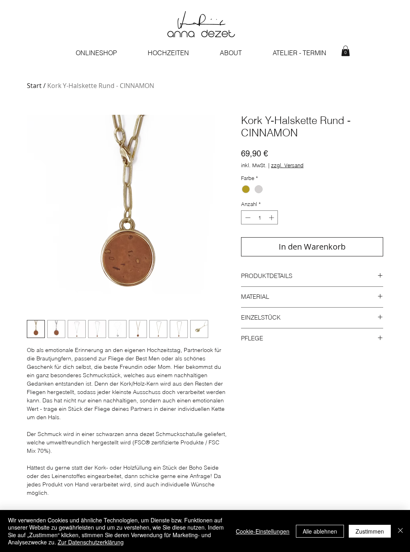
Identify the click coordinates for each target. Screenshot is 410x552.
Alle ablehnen (320, 531)
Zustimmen (370, 531)
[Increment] (272, 217)
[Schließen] (400, 531)
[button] (345, 51)
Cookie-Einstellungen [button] (262, 531)
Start (34, 85)
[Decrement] (247, 217)
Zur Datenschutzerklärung (91, 542)
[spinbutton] (259, 217)
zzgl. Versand (287, 165)
